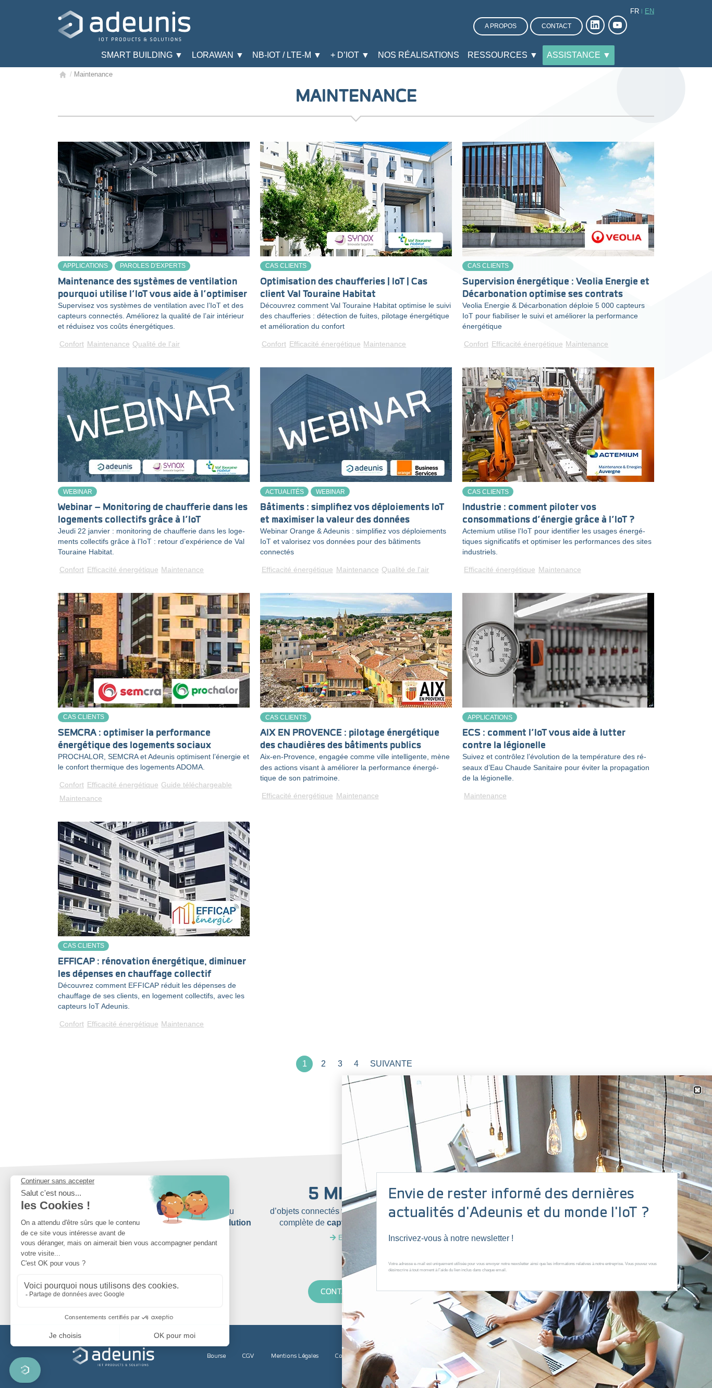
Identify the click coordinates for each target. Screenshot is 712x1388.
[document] (356, 694)
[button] (697, 1090)
